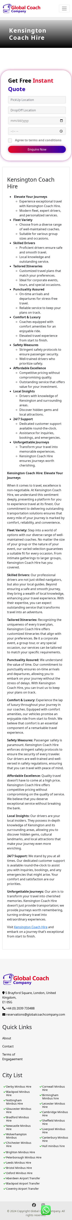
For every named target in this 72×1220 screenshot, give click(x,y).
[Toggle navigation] (64, 8)
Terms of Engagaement (12, 1056)
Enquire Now (37, 149)
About (6, 1038)
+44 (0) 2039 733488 (20, 1008)
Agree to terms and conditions (38, 140)
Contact (8, 1046)
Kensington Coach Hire (30, 927)
